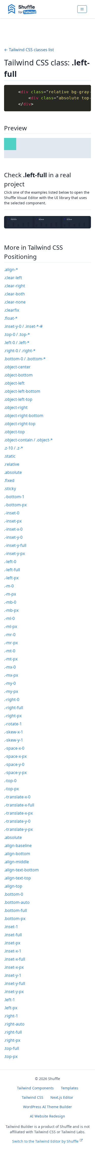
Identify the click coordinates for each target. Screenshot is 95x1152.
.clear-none (15, 302)
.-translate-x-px (18, 813)
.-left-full (12, 569)
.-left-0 (10, 561)
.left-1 (9, 999)
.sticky (10, 488)
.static (9, 456)
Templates (69, 1088)
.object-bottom (18, 375)
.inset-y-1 (12, 975)
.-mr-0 (9, 634)
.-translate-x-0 (17, 797)
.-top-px (11, 788)
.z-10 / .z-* (13, 448)
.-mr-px (11, 642)
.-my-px (11, 691)
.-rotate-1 (13, 724)
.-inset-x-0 (13, 529)
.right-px (12, 1040)
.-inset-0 (11, 513)
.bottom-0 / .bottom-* (25, 359)
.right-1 (11, 1016)
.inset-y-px (14, 991)
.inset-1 (11, 926)
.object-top (14, 432)
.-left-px (11, 578)
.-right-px (13, 715)
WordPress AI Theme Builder (47, 1106)
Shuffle (54, 1078)
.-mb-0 (10, 602)
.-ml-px (10, 626)
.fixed (9, 480)
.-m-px (10, 594)
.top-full (11, 1048)
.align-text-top (17, 878)
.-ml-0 (9, 618)
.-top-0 (10, 780)
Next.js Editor (61, 1097)
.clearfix (11, 310)
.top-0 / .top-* (17, 334)
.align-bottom (17, 853)
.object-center (17, 367)
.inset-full (13, 935)
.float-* (10, 318)
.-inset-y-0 (13, 537)
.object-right (16, 407)
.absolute (13, 472)
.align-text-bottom (21, 870)
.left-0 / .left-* (16, 342)
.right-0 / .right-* (19, 350)
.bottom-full (15, 910)
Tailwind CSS (32, 1097)
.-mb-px (11, 610)
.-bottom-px (15, 505)
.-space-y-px (15, 772)
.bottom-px (14, 918)
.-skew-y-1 (13, 740)
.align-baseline (18, 845)
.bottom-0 (13, 894)
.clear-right (14, 286)
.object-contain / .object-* (28, 440)
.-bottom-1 (14, 496)
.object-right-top (19, 423)
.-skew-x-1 (13, 732)
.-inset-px (13, 521)
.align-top (13, 886)
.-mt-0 (9, 651)
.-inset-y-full (15, 545)
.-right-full (13, 707)
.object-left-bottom (22, 391)
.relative (11, 464)
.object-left (14, 383)
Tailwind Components (35, 1088)
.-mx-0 (10, 667)
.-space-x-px (15, 756)
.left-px (10, 1008)
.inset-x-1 (12, 951)
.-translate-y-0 (17, 821)
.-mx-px (11, 675)
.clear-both (14, 294)
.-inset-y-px (14, 553)
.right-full (13, 1032)
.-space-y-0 (14, 764)
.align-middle (16, 862)
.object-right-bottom (23, 415)
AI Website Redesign (47, 1116)
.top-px (10, 1056)
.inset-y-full (14, 983)
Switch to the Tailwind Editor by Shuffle (45, 1141)
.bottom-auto (17, 902)
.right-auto (14, 1024)
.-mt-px (10, 659)
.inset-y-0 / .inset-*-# (23, 326)
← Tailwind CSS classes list (29, 49)
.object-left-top (18, 399)
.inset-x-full (14, 959)
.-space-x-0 (14, 748)
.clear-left (13, 277)
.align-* (11, 269)
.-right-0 (11, 699)
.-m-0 (9, 586)
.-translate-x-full (19, 805)
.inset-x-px (14, 967)
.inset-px (12, 943)
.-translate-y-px (18, 829)
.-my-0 (10, 683)
